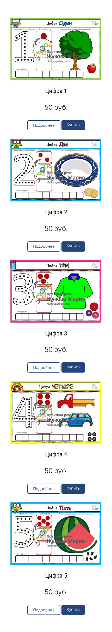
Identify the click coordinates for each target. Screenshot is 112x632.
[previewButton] (43, 125)
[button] (73, 125)
